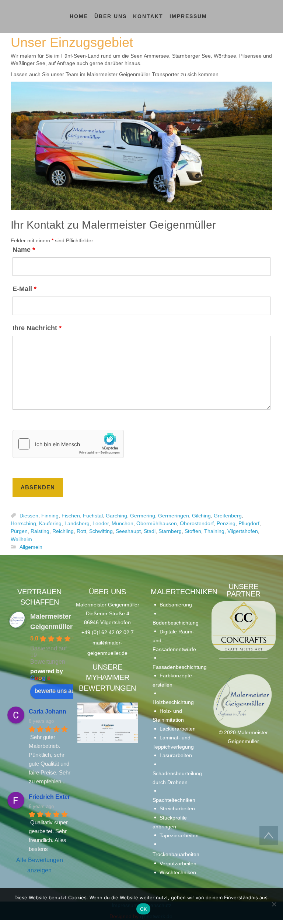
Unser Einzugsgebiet (72, 42)
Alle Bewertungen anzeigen (39, 865)
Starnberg (170, 531)
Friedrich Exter (49, 797)
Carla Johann (47, 711)
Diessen (29, 516)
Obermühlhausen (156, 523)
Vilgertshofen (242, 531)
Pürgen (19, 531)
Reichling (63, 531)
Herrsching (23, 523)
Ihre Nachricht (37, 328)
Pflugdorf (248, 523)
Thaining (214, 531)
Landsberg (77, 523)
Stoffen (193, 531)
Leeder (100, 523)
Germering (142, 516)
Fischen (71, 516)
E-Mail (24, 289)
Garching (116, 516)
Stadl (150, 531)
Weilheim (21, 539)
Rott (81, 531)
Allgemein (31, 547)
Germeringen (173, 516)
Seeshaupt (128, 531)
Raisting (40, 531)
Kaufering (50, 523)
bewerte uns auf (55, 691)
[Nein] (273, 904)
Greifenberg (228, 516)
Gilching (201, 516)
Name (24, 249)
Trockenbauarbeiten (176, 854)
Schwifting (101, 531)
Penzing (226, 523)
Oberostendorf (197, 523)
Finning (50, 516)
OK (143, 909)
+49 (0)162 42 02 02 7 (107, 632)
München (122, 523)
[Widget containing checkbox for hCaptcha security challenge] (68, 444)
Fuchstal (93, 516)
